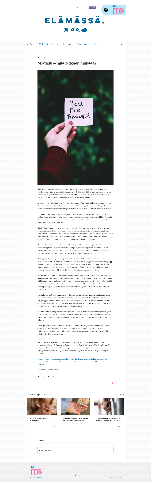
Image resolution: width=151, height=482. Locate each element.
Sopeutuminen (83, 44)
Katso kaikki (120, 394)
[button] (121, 44)
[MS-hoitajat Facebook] (106, 10)
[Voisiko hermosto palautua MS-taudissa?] (42, 406)
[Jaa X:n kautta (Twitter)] (43, 377)
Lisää (96, 44)
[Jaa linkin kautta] (54, 377)
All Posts (31, 44)
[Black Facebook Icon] (75, 475)
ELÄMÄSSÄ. (75, 20)
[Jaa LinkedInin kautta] (49, 377)
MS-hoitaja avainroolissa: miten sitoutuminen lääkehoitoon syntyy (75, 419)
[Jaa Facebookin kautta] (38, 377)
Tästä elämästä (46, 44)
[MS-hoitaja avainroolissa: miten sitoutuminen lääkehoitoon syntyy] (75, 406)
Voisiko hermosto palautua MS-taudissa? (40, 419)
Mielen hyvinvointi (65, 44)
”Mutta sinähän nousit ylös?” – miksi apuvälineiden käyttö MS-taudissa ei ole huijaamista (108, 419)
